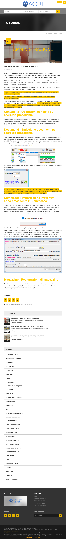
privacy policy (7, 531)
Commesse (9, 390)
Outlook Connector (13, 440)
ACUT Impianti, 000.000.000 (13, 304)
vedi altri (6, 344)
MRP (7, 409)
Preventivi (9, 374)
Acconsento (29, 537)
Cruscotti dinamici (12, 452)
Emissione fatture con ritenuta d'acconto (25, 318)
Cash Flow (9, 370)
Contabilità (10, 366)
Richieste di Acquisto (13, 425)
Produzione (10, 405)
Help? (60, 1)
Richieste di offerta (13, 429)
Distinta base (10, 401)
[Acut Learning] (33, 7)
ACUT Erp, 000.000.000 (26, 304)
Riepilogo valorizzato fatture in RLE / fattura (27, 326)
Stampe (8, 467)
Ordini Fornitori (11, 421)
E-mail (8, 460)
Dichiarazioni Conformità (14, 397)
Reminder (9, 475)
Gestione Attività (11, 436)
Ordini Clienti (10, 382)
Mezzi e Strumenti (12, 479)
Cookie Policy (37, 537)
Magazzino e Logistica (13, 417)
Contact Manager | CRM (14, 386)
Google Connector (12, 444)
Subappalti (9, 394)
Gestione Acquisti (12, 432)
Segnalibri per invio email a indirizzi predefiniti (27, 335)
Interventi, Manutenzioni (14, 413)
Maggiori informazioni (17, 322)
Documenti (9, 70)
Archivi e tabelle (12, 355)
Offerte (8, 378)
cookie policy (15, 531)
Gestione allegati (12, 463)
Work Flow (9, 471)
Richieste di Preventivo (14, 448)
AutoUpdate (10, 456)
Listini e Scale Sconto (13, 359)
